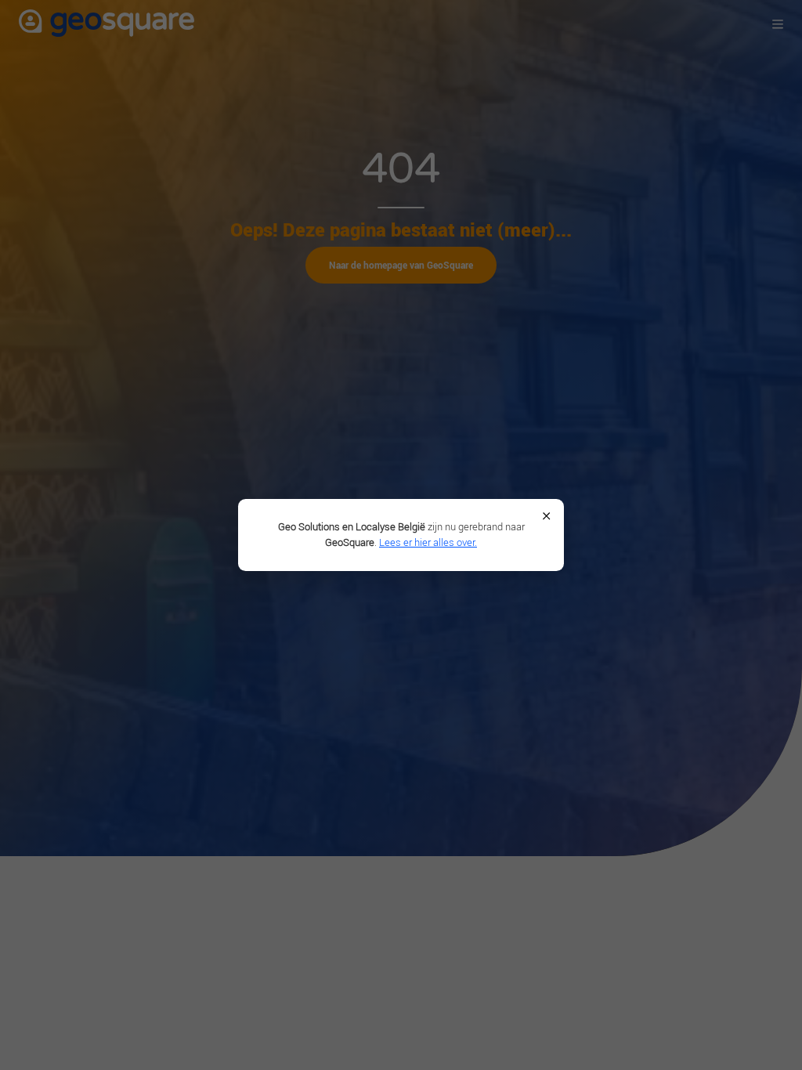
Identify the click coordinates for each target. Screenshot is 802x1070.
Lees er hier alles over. (428, 542)
